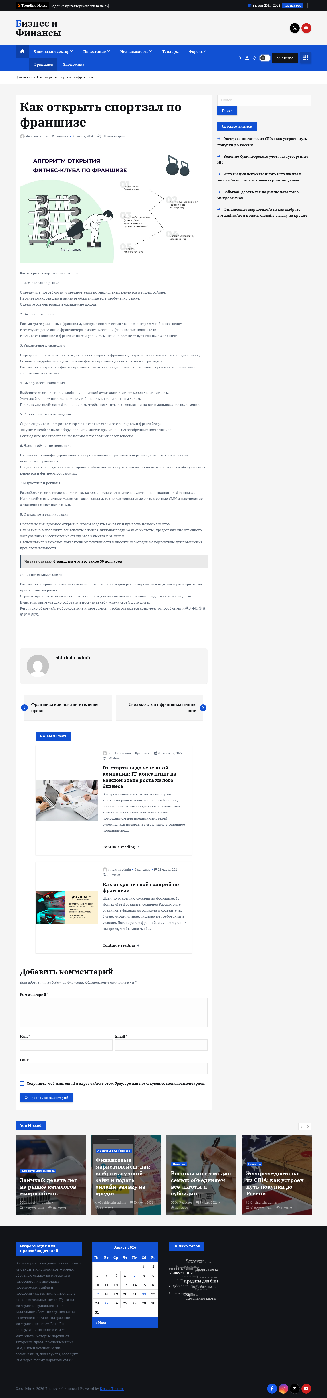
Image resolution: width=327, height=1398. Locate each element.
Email (121, 1036)
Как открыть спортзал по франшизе (65, 77)
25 (106, 1303)
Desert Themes (112, 1388)
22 (144, 1294)
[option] (68, 1175)
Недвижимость (134, 51)
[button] (301, 1126)
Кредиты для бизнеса (55, 1150)
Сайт (24, 1059)
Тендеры (170, 51)
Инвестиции (95, 51)
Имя (25, 1036)
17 (97, 1294)
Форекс (196, 51)
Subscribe (285, 57)
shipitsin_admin (37, 136)
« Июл (100, 1322)
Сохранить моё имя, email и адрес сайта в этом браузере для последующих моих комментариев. (116, 1083)
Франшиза (43, 64)
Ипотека (121, 1164)
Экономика (73, 64)
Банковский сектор (52, 51)
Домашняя (24, 77)
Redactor (127, 1202)
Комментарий (34, 994)
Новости (196, 1164)
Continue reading (119, 846)
